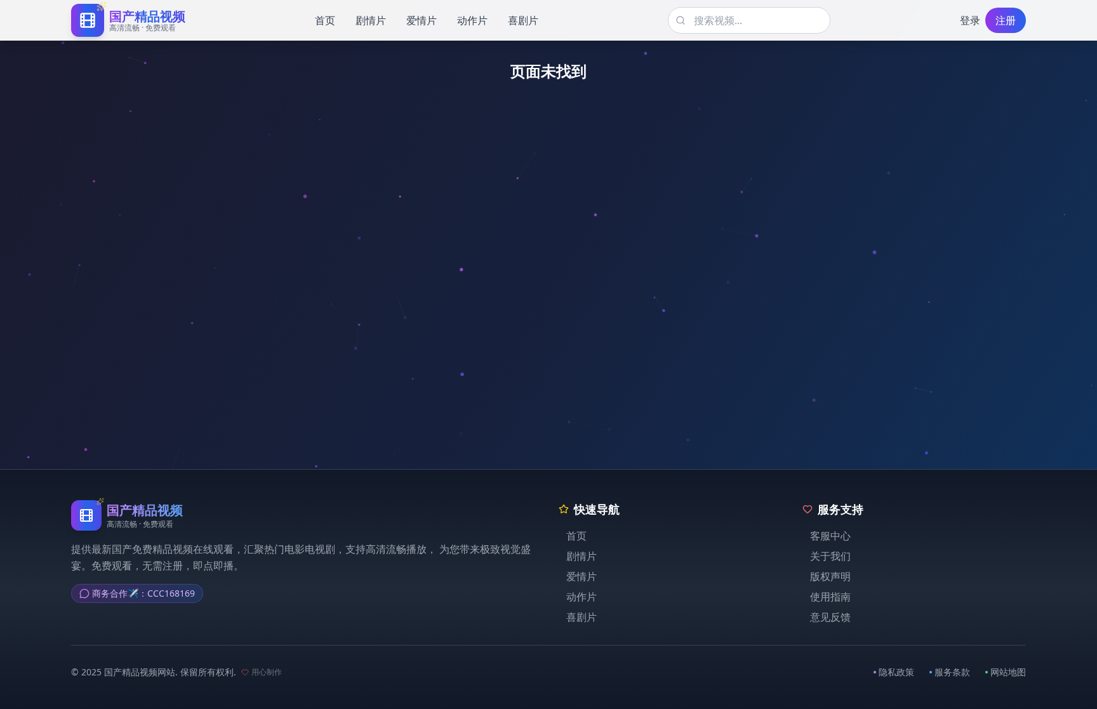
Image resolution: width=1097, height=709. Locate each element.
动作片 (472, 20)
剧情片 (371, 20)
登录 (970, 20)
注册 (1005, 20)
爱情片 (421, 20)
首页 (325, 20)
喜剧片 (523, 20)
